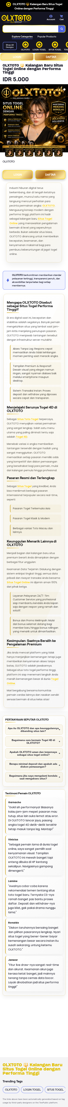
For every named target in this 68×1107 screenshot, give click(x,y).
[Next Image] (65, 118)
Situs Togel (24, 486)
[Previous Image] (3, 118)
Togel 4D (21, 437)
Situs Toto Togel (27, 419)
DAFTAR (51, 56)
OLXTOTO (48, 205)
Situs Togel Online (18, 582)
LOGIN (17, 56)
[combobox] (30, 28)
